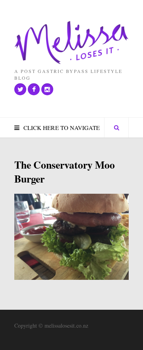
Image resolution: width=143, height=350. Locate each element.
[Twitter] (20, 89)
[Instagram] (47, 89)
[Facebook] (34, 89)
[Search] (116, 128)
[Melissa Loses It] (71, 43)
